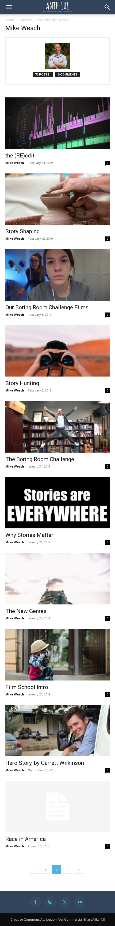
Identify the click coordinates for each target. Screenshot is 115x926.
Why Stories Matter (29, 535)
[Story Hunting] (57, 351)
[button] (9, 7)
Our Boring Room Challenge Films (47, 307)
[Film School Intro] (57, 654)
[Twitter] (65, 902)
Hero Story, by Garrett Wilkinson (44, 763)
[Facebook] (35, 902)
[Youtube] (79, 902)
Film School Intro (26, 687)
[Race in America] (57, 806)
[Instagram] (50, 902)
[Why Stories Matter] (57, 503)
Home (10, 20)
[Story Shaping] (57, 199)
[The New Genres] (57, 578)
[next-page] (78, 869)
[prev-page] (34, 869)
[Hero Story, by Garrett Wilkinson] (57, 731)
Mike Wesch (14, 163)
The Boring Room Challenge (39, 459)
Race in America (25, 839)
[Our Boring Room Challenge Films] (57, 275)
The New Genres (26, 611)
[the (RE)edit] (57, 123)
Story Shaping (22, 231)
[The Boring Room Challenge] (57, 427)
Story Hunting (22, 383)
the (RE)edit (19, 155)
